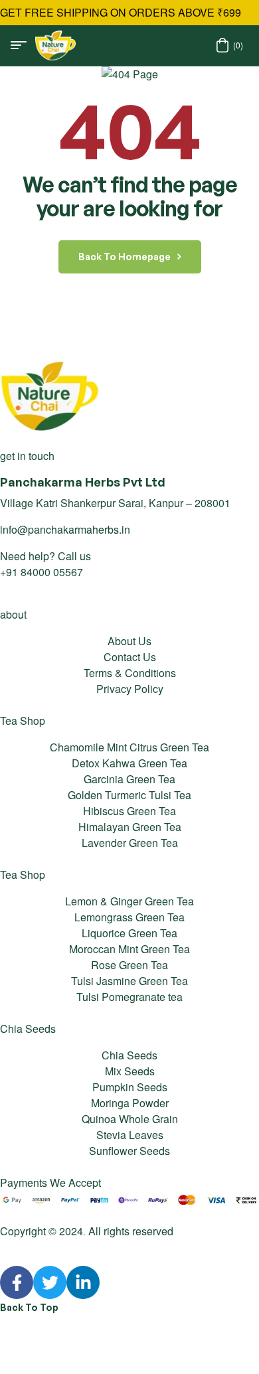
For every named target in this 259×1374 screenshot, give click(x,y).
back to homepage (124, 256)
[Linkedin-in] (83, 1282)
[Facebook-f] (16, 1282)
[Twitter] (49, 1282)
